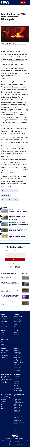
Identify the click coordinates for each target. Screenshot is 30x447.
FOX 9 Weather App (18, 316)
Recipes (15, 336)
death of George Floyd (16, 59)
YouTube (3, 408)
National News (4, 318)
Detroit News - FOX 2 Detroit (6, 383)
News (3, 314)
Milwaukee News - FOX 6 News (5, 377)
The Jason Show (17, 352)
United (2, 343)
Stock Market (4, 354)
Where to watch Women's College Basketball (18, 416)
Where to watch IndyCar (17, 408)
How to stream (4, 396)
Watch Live (23, 2)
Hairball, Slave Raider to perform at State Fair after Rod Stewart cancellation (10, 296)
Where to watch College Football (17, 400)
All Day (15, 355)
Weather (17, 314)
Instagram (3, 403)
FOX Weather (17, 326)
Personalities (17, 380)
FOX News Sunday (5, 326)
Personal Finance (5, 350)
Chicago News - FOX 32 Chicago (6, 380)
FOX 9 (10, 22)
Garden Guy (16, 334)
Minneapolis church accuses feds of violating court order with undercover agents (10, 283)
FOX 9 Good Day (18, 354)
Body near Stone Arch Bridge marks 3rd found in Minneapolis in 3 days (18, 224)
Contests (16, 378)
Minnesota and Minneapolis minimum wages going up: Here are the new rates (18, 218)
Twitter (3, 404)
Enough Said (17, 357)
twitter (15, 431)
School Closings (17, 320)
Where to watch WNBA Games (17, 419)
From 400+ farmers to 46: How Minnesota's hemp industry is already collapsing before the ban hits (11, 290)
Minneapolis (6, 195)
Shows (16, 348)
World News (4, 320)
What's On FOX (17, 383)
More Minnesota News (8, 273)
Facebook (3, 401)
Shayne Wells (17, 332)
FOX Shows (16, 350)
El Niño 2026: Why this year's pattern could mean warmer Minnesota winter (17, 236)
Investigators (4, 321)
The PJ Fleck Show (18, 360)
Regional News (6, 374)
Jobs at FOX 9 (17, 381)
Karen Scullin (5, 22)
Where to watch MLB (19, 402)
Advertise (16, 387)
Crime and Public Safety (10, 200)
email (18, 431)
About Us (17, 374)
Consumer (3, 325)
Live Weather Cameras (17, 322)
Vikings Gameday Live (19, 359)
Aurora (2, 344)
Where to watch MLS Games (19, 422)
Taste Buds (16, 364)
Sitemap (16, 385)
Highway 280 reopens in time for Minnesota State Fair (8, 276)
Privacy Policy (16, 266)
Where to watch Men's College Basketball (17, 412)
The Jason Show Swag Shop (17, 368)
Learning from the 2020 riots (8, 43)
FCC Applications (18, 390)
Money (3, 348)
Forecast (16, 318)
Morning (16, 330)
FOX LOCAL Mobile (5, 398)
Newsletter (3, 399)
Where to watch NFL (19, 398)
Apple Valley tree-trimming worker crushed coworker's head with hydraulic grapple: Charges (10, 303)
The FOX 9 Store (18, 370)
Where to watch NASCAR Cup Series (18, 405)
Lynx (2, 341)
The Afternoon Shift (18, 366)
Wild (2, 337)
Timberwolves (4, 339)
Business (3, 352)
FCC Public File (17, 388)
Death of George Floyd (16, 22)
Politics (3, 323)
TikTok (2, 406)
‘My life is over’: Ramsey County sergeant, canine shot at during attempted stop (18, 211)
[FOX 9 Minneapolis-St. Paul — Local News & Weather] (5, 2)
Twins (2, 336)
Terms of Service (16, 267)
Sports (3, 330)
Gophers (3, 334)
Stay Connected (6, 394)
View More (25, 273)
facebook (12, 431)
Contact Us (16, 376)
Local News (4, 316)
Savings (3, 357)
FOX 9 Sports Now (18, 362)
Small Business (4, 355)
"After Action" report (10, 68)
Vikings (2, 332)
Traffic (15, 324)
